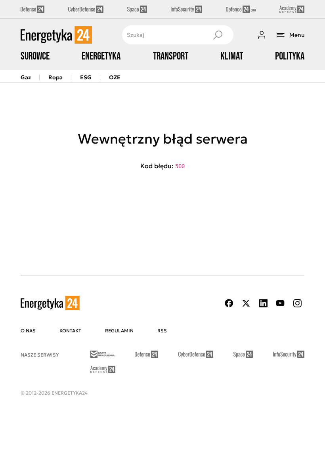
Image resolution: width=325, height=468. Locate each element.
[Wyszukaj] (217, 34)
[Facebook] (229, 303)
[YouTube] (280, 303)
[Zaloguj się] (261, 35)
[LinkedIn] (263, 303)
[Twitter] (246, 303)
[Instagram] (297, 303)
